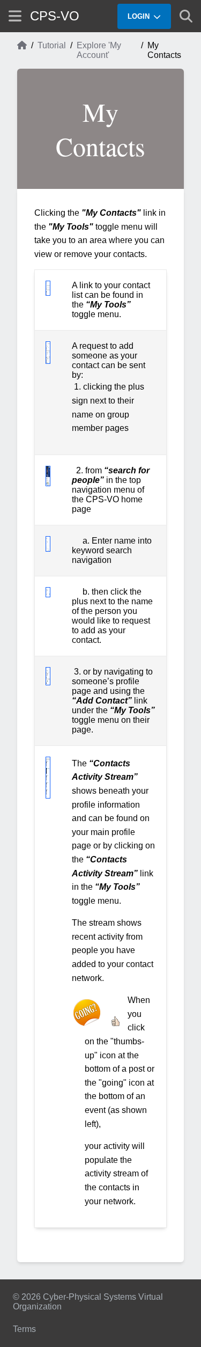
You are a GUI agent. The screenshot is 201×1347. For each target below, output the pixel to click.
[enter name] (48, 548)
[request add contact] (48, 360)
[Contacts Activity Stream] (48, 795)
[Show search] (186, 16)
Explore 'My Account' (99, 50)
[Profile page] (48, 682)
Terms (24, 1329)
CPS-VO (54, 16)
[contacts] (48, 292)
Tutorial (52, 45)
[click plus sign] (48, 594)
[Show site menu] (15, 16)
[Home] (22, 50)
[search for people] (48, 483)
